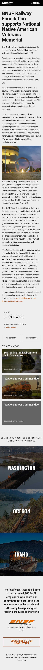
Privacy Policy (20, 657)
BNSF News (11, 327)
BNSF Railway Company (21, 655)
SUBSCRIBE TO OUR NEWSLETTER (21, 642)
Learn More (35, 2)
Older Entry (11, 338)
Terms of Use (31, 657)
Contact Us (21, 660)
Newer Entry (31, 338)
